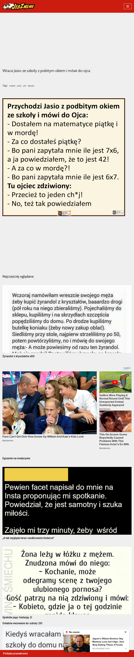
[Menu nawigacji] (128, 6)
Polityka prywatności (15, 653)
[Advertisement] (67, 40)
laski (19, 86)
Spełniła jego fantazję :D (17, 617)
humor (12, 86)
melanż (31, 86)
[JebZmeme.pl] (18, 6)
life (24, 86)
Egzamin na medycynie (16, 458)
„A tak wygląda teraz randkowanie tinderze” (28, 538)
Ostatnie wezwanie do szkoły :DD (22, 623)
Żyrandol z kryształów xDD (18, 356)
